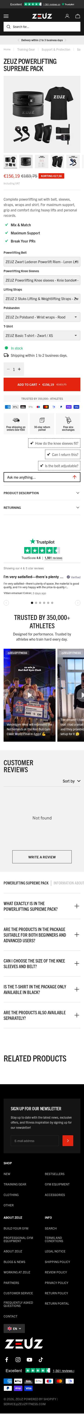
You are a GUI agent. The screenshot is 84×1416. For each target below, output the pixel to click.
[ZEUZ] (24, 1344)
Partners (11, 1282)
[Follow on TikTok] (41, 1360)
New (7, 1173)
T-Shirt (8, 326)
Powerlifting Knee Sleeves (21, 271)
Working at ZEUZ (17, 1272)
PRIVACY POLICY (56, 1282)
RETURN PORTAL (57, 1303)
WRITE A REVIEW (42, 857)
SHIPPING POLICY (57, 1261)
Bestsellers (55, 1173)
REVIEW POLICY (56, 1272)
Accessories (55, 1194)
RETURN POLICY (56, 1293)
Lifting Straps (13, 289)
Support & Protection (56, 49)
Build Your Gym (16, 1228)
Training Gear (26, 49)
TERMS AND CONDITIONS (54, 1239)
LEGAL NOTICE (55, 1251)
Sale (80, 49)
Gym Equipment (57, 1184)
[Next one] (65, 40)
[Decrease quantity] (7, 369)
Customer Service (18, 1293)
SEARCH (51, 1228)
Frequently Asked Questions (18, 1304)
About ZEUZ (13, 1251)
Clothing (11, 1194)
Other (9, 1205)
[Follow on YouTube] (29, 1360)
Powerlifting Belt (15, 252)
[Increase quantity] (20, 369)
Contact (10, 1316)
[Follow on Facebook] (7, 1360)
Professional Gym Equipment (18, 1239)
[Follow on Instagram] (18, 1360)
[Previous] (18, 40)
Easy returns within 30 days (42, 41)
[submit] (67, 1140)
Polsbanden (12, 308)
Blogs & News (14, 1261)
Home (7, 49)
